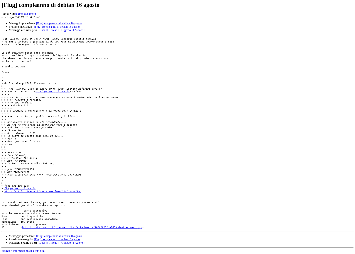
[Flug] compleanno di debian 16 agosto (59, 23)
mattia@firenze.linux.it (53, 91)
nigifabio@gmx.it (25, 13)
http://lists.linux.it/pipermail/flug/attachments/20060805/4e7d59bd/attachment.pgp (82, 227)
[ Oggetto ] (66, 30)
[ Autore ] (78, 30)
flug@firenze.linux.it (20, 188)
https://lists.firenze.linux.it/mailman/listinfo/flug (42, 191)
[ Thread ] (53, 30)
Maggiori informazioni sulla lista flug (23, 250)
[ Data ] (42, 30)
